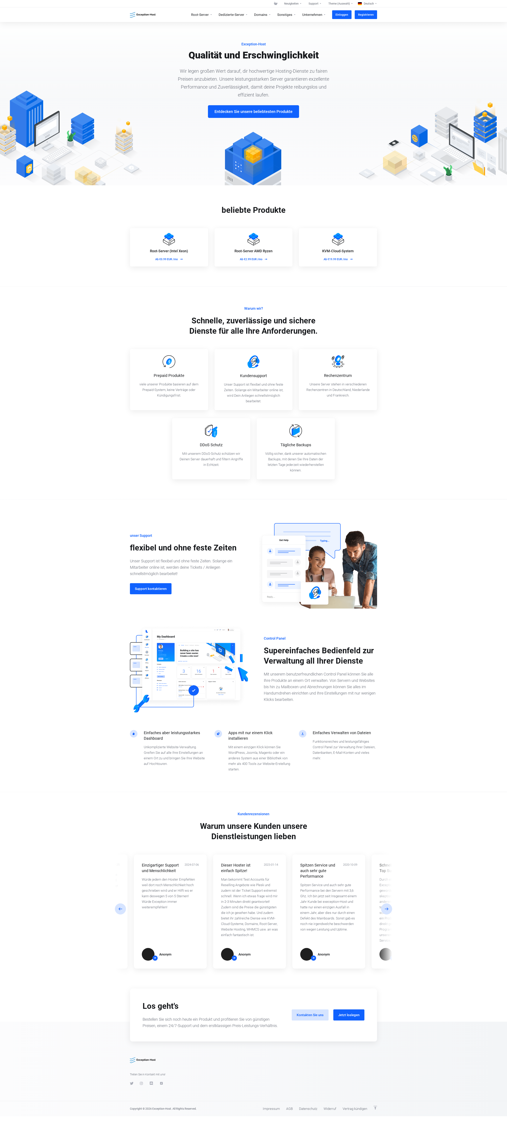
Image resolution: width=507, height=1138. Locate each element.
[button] (386, 908)
